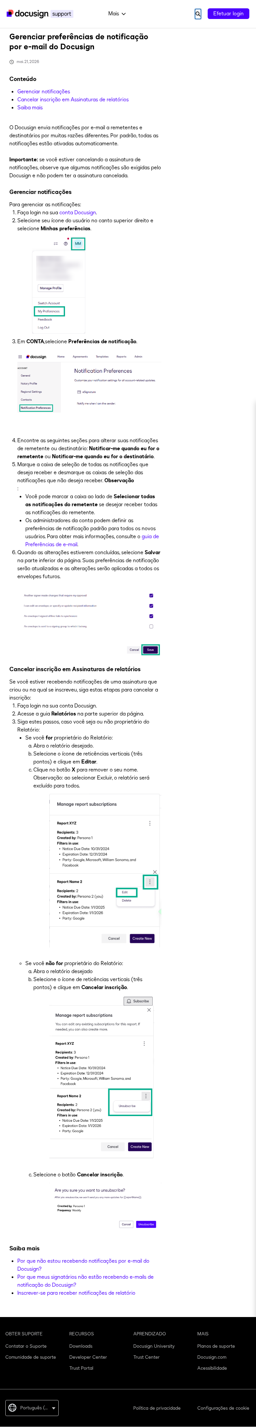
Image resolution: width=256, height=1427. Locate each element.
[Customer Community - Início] (40, 14)
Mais (113, 13)
